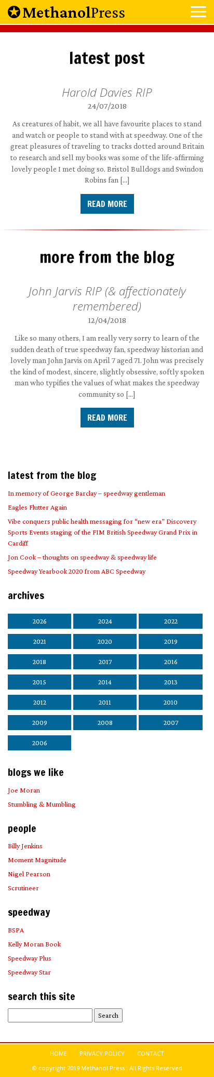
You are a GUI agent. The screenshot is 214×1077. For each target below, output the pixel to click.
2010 (171, 702)
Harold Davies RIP (107, 92)
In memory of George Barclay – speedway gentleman (86, 493)
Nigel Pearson (29, 874)
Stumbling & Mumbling (42, 804)
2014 (105, 682)
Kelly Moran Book (34, 944)
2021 (39, 641)
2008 (105, 722)
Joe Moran (24, 790)
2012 (39, 702)
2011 (105, 702)
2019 (171, 641)
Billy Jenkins (25, 845)
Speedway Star (29, 972)
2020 (105, 641)
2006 (39, 742)
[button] (198, 12)
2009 (39, 722)
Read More (107, 204)
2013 (171, 682)
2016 (171, 661)
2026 (40, 621)
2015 (39, 682)
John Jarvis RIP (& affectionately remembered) (107, 298)
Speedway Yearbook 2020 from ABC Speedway (76, 571)
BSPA (16, 930)
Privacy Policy (102, 1053)
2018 (39, 661)
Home (58, 1053)
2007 (171, 722)
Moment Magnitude (37, 859)
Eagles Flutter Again (37, 507)
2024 (105, 621)
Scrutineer (23, 888)
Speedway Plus (29, 958)
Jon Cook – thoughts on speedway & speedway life (82, 557)
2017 (105, 661)
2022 (171, 621)
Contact (150, 1053)
